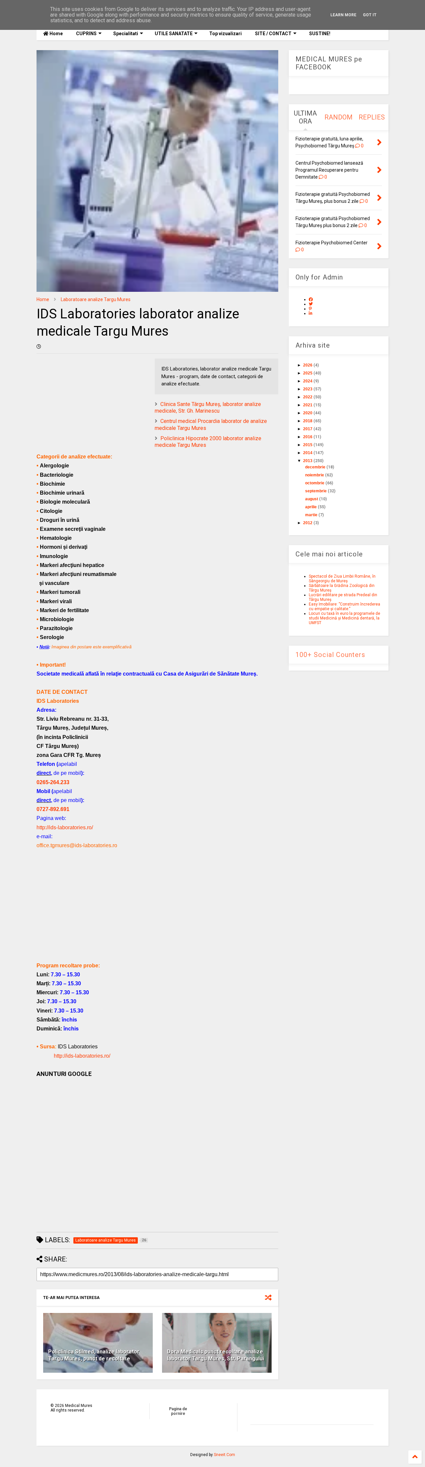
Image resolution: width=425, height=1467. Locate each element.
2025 (307, 373)
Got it (370, 15)
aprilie (311, 507)
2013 (307, 460)
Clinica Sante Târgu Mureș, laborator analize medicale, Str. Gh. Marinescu (208, 407)
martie (311, 515)
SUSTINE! (319, 33)
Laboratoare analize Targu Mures (95, 299)
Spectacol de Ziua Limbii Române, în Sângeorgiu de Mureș (342, 578)
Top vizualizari (225, 33)
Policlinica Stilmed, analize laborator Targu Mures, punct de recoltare (93, 1355)
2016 (307, 437)
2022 (307, 397)
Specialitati (125, 33)
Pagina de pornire (178, 1411)
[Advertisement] (157, 914)
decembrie (315, 467)
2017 (307, 429)
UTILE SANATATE (174, 33)
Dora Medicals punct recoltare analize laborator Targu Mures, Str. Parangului (215, 1355)
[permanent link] (39, 346)
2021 (307, 405)
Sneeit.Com (224, 1454)
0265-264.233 (53, 782)
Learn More (343, 15)
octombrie (314, 483)
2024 (307, 381)
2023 (307, 389)
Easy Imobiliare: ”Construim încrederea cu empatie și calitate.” (344, 606)
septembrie (316, 491)
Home (55, 33)
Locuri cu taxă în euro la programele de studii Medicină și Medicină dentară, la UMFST (344, 618)
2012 (307, 523)
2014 (307, 452)
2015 (307, 445)
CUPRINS (86, 33)
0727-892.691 (53, 809)
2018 (307, 421)
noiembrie (314, 475)
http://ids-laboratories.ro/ (65, 827)
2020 (307, 413)
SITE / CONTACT (273, 33)
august (311, 499)
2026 (307, 365)
